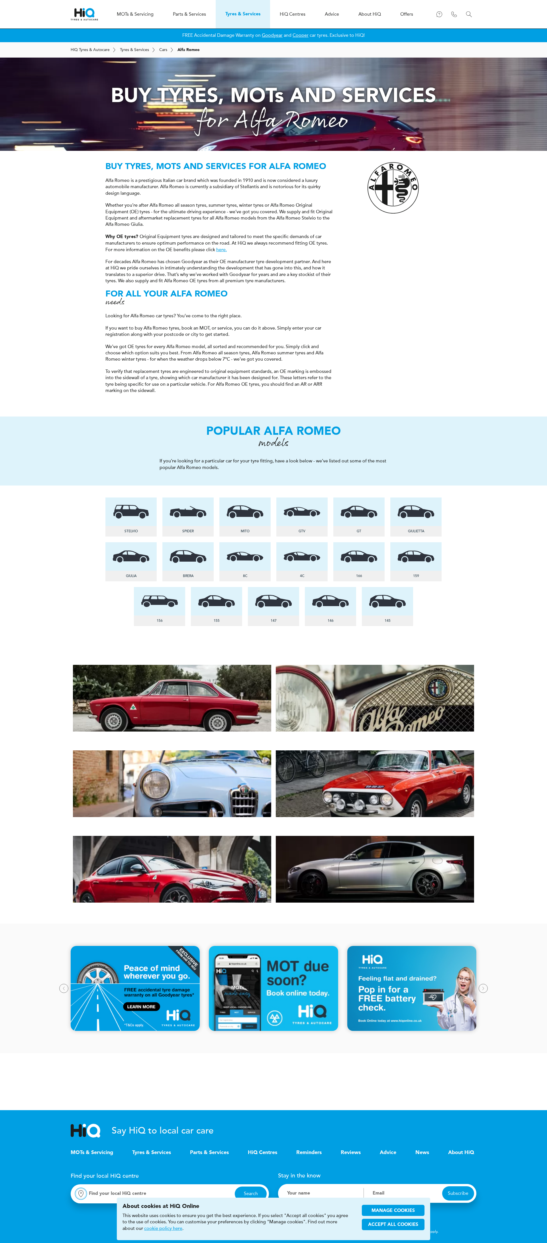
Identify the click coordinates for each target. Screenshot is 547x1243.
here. (221, 250)
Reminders (309, 1152)
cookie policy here (163, 1228)
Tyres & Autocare (90, 49)
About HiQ (461, 1152)
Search (251, 1193)
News (422, 1152)
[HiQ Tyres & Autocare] (84, 14)
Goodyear (272, 35)
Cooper (301, 35)
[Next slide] (483, 988)
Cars (163, 49)
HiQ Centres (262, 1152)
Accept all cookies (393, 1224)
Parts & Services (209, 1152)
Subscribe (458, 1193)
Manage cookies (393, 1211)
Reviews (351, 1152)
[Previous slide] (63, 988)
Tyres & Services (134, 49)
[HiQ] (91, 1131)
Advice (388, 1152)
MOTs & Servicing (92, 1152)
